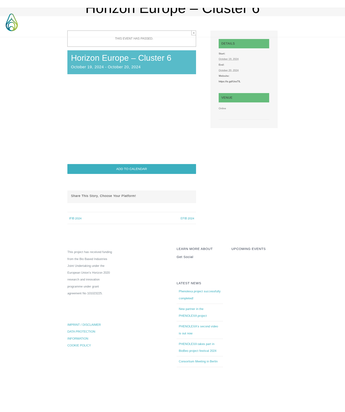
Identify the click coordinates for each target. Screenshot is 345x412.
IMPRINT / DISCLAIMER (84, 324)
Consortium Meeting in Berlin (198, 361)
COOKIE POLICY (79, 345)
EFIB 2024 (187, 218)
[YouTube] (178, 265)
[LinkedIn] (183, 265)
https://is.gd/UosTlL (230, 81)
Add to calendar (131, 169)
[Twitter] (188, 265)
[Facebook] (193, 265)
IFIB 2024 (75, 218)
